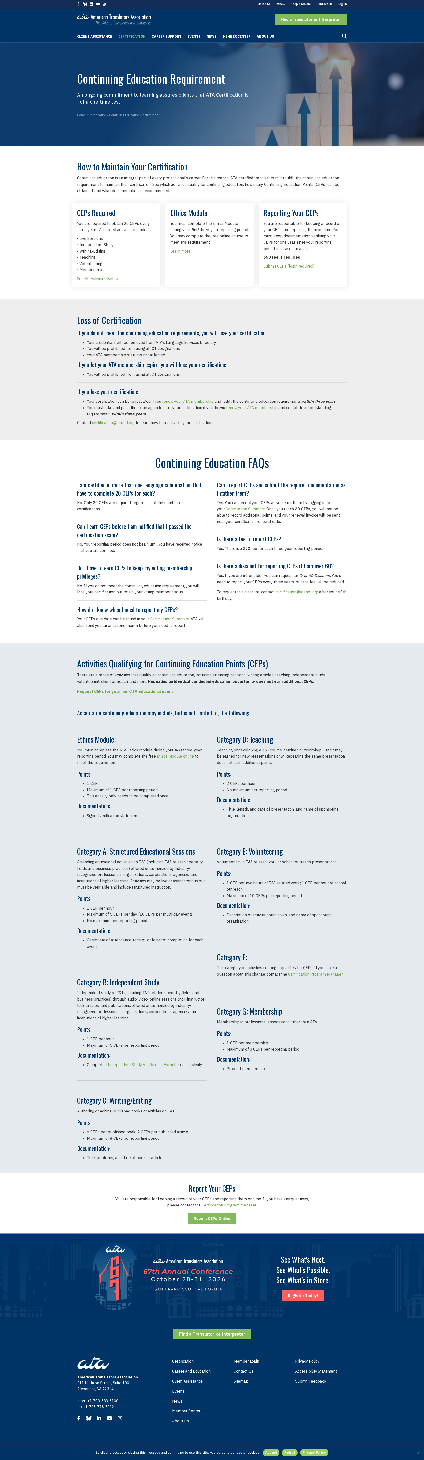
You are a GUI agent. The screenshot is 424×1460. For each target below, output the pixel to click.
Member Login (246, 1361)
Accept (271, 1452)
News (212, 36)
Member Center (237, 36)
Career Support (166, 36)
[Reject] (417, 1452)
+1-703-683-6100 (102, 1400)
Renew (280, 4)
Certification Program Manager (315, 974)
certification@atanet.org (113, 422)
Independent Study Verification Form (140, 1064)
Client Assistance (94, 36)
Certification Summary (169, 618)
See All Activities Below (98, 278)
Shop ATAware (301, 4)
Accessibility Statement (316, 1371)
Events (193, 36)
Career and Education (191, 1371)
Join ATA (264, 4)
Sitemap (241, 1381)
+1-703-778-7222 (98, 1406)
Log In (342, 4)
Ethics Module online (175, 756)
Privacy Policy (307, 1361)
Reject (289, 1452)
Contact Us (324, 4)
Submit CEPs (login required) (303, 265)
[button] (311, 19)
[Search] (344, 36)
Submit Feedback (310, 1381)
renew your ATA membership (187, 401)
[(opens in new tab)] (163, 1275)
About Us (265, 36)
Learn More (180, 251)
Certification (132, 36)
